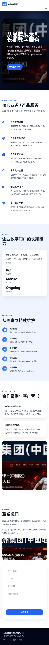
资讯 (14, 640)
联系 (20, 640)
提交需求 (24, 612)
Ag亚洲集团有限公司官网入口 (13, 633)
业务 (9, 640)
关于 (3, 640)
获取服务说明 (14, 67)
